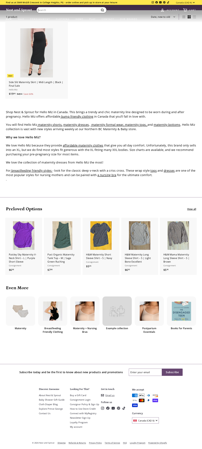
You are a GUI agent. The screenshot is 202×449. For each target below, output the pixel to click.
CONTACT (108, 19)
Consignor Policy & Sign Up (84, 404)
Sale (21, 19)
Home (79, 19)
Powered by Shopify (157, 442)
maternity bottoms (167, 125)
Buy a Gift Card (78, 395)
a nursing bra (106, 175)
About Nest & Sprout (50, 395)
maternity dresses (76, 125)
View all (191, 209)
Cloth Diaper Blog (48, 404)
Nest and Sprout (19, 10)
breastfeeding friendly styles (31, 171)
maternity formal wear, (108, 125)
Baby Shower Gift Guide (52, 399)
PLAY (92, 19)
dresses (169, 171)
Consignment (40, 19)
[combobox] (71, 10)
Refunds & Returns (77, 442)
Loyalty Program (79, 422)
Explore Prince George (51, 408)
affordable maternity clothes (83, 145)
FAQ (125, 442)
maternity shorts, (49, 125)
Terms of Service (112, 442)
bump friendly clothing (76, 116)
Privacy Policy (95, 442)
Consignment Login (80, 399)
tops (153, 171)
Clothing (63, 19)
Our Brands (129, 19)
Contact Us (44, 413)
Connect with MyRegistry (83, 413)
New (9, 19)
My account (76, 426)
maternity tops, (136, 125)
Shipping (62, 442)
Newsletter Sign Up (80, 417)
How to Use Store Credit (83, 408)
